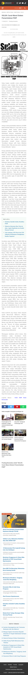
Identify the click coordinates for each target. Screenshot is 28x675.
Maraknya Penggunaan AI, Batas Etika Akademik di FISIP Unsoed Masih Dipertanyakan (13, 559)
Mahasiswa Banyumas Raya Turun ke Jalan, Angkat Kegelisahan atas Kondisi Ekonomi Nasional (14, 228)
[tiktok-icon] (25, 3)
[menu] (3, 8)
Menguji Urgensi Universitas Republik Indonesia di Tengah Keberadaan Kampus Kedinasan (14, 633)
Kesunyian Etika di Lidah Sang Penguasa (14, 656)
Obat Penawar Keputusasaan (11, 596)
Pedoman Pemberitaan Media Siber (14, 669)
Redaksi (10, 664)
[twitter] (11, 406)
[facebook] (5, 406)
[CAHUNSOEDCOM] (8, 3)
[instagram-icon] (17, 3)
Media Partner (13, 667)
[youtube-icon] (22, 3)
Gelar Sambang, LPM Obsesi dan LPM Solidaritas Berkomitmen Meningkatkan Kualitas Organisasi (14, 234)
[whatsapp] (23, 406)
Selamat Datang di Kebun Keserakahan (14, 638)
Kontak (15, 664)
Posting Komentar (13, 21)
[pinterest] (17, 406)
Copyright (20, 664)
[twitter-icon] (20, 3)
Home (5, 664)
